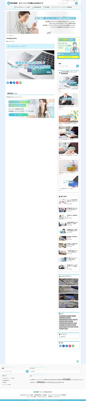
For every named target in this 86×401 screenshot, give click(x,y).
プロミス (68, 317)
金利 (66, 328)
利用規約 (50, 396)
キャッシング (62, 317)
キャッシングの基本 (7, 384)
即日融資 (47, 7)
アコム (31, 379)
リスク (70, 319)
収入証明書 (70, 323)
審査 (75, 323)
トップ (27, 396)
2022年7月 (63, 336)
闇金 (61, 382)
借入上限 (75, 319)
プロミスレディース (63, 319)
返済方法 (61, 328)
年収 (60, 326)
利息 (66, 321)
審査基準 (61, 379)
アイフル (38, 379)
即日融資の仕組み (63, 323)
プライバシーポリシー (42, 396)
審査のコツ (34, 379)
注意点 (65, 326)
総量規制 (76, 326)
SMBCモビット (33, 382)
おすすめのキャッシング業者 (23, 7)
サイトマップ (57, 396)
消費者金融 (70, 326)
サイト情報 (33, 396)
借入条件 (61, 321)
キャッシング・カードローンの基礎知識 (62, 7)
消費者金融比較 (37, 7)
